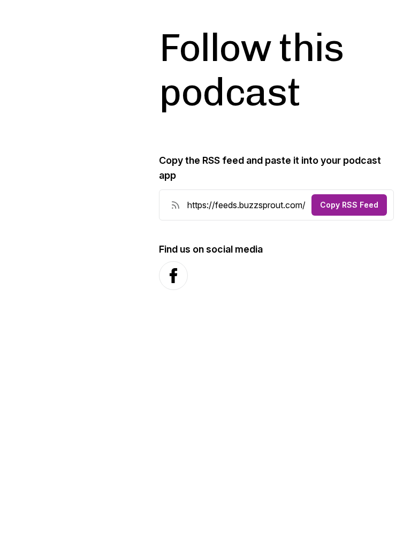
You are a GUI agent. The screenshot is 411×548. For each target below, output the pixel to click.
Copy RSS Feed (349, 204)
